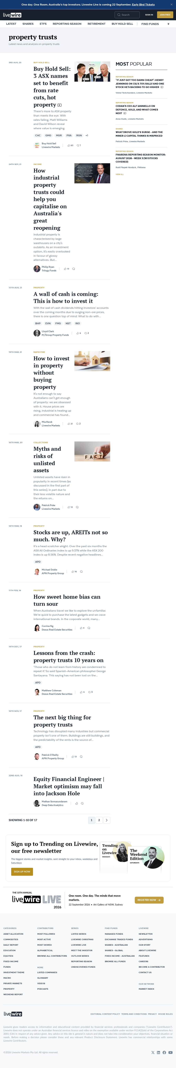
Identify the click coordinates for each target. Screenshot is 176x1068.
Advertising (146, 939)
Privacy (152, 1014)
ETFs (43, 23)
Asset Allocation (13, 934)
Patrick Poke (48, 505)
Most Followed (46, 934)
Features (144, 956)
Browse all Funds (115, 961)
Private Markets (12, 983)
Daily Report (10, 945)
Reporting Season (67, 23)
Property (39, 287)
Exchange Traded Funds (119, 939)
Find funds (150, 24)
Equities (8, 956)
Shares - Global (114, 950)
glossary (42, 978)
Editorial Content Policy (105, 1014)
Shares (28, 23)
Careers (143, 961)
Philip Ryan (48, 266)
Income (38, 164)
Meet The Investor (81, 950)
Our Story (144, 945)
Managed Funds (114, 934)
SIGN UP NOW (22, 872)
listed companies (47, 972)
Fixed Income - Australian (120, 956)
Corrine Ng (47, 626)
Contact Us (145, 972)
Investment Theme (13, 972)
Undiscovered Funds (83, 967)
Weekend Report (13, 994)
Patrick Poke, (122, 141)
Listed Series (78, 934)
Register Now (147, 900)
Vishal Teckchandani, (126, 92)
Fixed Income (10, 961)
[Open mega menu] (168, 23)
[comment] (73, 268)
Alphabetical (45, 950)
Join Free (165, 14)
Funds (6, 967)
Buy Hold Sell (122, 23)
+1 (87, 135)
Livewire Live (78, 945)
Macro (7, 978)
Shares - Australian (116, 945)
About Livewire (147, 950)
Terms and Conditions (134, 1014)
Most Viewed (44, 945)
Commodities (10, 939)
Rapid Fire (39, 352)
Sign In (149, 14)
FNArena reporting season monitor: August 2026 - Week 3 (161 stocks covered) (141, 158)
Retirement (97, 23)
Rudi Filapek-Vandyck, (126, 167)
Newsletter (145, 934)
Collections (41, 442)
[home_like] (76, 803)
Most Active (44, 939)
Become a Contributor (152, 967)
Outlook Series (80, 956)
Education (9, 950)
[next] (106, 820)
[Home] (12, 15)
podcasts (42, 989)
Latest (11, 23)
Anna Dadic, (121, 119)
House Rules (165, 1014)
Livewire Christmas (82, 939)
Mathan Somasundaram (54, 801)
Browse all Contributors (52, 956)
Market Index (146, 989)
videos (41, 983)
